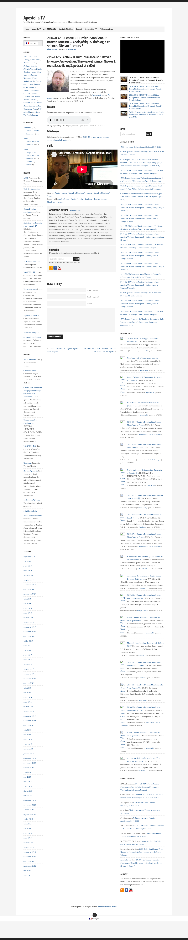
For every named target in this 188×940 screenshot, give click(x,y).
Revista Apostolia (31, 470)
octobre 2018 (29, 589)
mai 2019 (27, 561)
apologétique (63, 199)
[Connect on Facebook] (55, 268)
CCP (40, 109)
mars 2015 (28, 744)
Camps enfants (31, 152)
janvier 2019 (29, 580)
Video (49, 196)
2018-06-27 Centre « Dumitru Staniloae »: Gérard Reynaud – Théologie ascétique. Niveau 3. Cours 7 (141, 862)
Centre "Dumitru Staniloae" (73, 192)
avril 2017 (28, 655)
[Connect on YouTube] (59, 268)
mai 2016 (27, 692)
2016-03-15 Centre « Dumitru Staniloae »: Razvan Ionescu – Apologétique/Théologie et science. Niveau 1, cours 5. (78, 41)
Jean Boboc (35, 96)
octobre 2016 (29, 683)
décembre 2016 (30, 673)
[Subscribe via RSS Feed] (51, 268)
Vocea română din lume (33, 515)
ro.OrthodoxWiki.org (32, 500)
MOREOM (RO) (30, 446)
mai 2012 (27, 870)
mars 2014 (28, 786)
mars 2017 (28, 659)
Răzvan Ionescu (52, 49)
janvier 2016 (29, 711)
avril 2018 (28, 608)
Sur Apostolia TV (91, 29)
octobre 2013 (29, 809)
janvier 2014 (29, 795)
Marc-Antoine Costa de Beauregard (33, 75)
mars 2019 (28, 570)
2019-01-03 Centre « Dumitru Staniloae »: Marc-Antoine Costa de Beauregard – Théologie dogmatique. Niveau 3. (142, 266)
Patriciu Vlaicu (29, 69)
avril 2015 (28, 739)
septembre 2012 (30, 866)
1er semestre (97, 95)
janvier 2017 (29, 669)
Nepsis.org (28, 463)
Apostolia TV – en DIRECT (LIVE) (44, 29)
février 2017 (28, 664)
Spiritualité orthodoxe (32, 337)
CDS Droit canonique (32, 188)
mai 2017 (27, 650)
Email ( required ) (93, 297)
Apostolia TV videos (66, 29)
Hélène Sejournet (30, 99)
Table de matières (106, 29)
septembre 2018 (30, 594)
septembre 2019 (30, 556)
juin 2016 (27, 687)
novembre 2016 (30, 678)
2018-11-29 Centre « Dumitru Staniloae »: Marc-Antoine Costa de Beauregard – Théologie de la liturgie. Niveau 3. (139, 303)
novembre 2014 (30, 762)
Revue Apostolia (30, 289)
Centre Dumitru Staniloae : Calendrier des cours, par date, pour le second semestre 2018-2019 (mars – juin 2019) (141, 196)
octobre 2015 (29, 725)
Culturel (29, 161)
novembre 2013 (30, 805)
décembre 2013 (30, 800)
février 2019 (28, 575)
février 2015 (28, 748)
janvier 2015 (29, 753)
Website (89, 304)
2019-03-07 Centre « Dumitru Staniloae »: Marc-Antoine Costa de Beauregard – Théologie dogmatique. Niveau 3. (142, 207)
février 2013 (28, 842)
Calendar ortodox (30, 370)
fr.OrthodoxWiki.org (32, 261)
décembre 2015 (30, 716)
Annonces (27, 127)
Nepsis (33, 72)
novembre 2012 (30, 856)
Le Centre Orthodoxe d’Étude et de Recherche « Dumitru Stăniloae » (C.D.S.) (32, 87)
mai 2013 (27, 828)
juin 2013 (27, 823)
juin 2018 (27, 598)
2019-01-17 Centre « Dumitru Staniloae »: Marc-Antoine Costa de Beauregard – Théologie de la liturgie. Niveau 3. (139, 255)
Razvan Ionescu (100, 199)
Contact (79, 29)
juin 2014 (27, 772)
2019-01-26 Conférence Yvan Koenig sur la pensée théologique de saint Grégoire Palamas (141, 852)
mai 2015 (27, 734)
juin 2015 (27, 730)
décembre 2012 (30, 852)
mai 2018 (27, 603)
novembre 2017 (30, 631)
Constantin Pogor (30, 109)
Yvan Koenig (143, 508)
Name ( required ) (93, 290)
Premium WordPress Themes (107, 907)
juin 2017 (27, 645)
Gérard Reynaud (30, 102)
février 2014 (28, 791)
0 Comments (72, 49)
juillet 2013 (28, 819)
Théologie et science (55, 202)
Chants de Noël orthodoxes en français (142, 357)
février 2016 (28, 706)
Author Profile (75, 210)
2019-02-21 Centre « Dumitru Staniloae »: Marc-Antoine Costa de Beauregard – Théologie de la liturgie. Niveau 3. (139, 218)
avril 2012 (28, 875)
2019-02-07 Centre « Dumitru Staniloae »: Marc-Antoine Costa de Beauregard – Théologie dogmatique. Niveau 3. (142, 236)
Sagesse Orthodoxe (31, 315)
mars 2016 (28, 702)
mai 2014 (27, 777)
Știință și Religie (30, 511)
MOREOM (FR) (30, 272)
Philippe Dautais (30, 65)
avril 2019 (28, 566)
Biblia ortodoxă (30, 359)
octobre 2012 (29, 861)
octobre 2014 (29, 767)
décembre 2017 (30, 627)
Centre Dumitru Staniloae (81, 199)
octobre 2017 (29, 636)
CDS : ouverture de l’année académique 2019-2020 (140, 147)
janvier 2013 (29, 847)
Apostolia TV (34, 17)
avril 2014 (28, 781)
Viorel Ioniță (35, 59)
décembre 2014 (30, 758)
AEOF (26, 178)
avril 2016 (28, 697)
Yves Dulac (28, 56)
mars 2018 (28, 612)
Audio (57, 192)
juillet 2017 (28, 641)
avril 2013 (28, 833)
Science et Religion (31, 332)
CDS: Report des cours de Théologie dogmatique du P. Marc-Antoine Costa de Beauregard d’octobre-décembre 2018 (142, 322)
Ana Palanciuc (32, 115)
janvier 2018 (29, 622)
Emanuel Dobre (34, 105)
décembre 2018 (30, 584)
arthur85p (27, 112)
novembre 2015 (30, 720)
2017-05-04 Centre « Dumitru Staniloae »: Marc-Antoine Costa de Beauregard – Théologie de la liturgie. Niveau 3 (140, 786)
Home (27, 29)
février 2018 (28, 617)
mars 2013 (28, 837)
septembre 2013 (30, 814)
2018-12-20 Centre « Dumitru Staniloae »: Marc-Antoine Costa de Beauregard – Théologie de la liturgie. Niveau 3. (139, 284)
